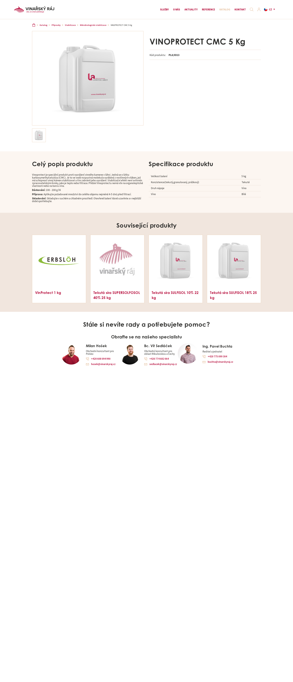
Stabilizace (70, 25)
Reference (208, 9)
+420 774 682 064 (159, 358)
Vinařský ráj (34, 25)
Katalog (224, 9)
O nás (176, 9)
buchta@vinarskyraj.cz (220, 361)
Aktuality (191, 9)
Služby (164, 9)
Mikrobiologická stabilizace (93, 25)
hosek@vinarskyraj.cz (103, 364)
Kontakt (240, 9)
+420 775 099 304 (217, 356)
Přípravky (56, 25)
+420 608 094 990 (100, 358)
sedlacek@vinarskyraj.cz (163, 364)
